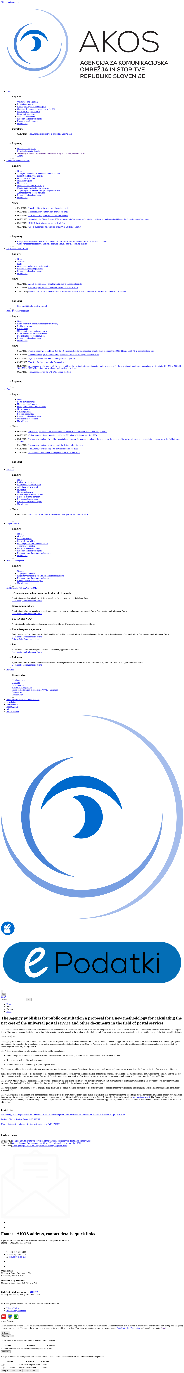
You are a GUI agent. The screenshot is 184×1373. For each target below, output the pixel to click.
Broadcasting (22, 328)
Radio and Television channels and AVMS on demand (35, 690)
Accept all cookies (30, 1371)
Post (8, 389)
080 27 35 (34, 1292)
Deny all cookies (8, 1371)
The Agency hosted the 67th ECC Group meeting (49, 372)
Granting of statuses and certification (32, 543)
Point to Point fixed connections (25, 639)
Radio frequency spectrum (17, 311)
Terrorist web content (26, 546)
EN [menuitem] (5, 997)
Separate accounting (25, 414)
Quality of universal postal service (31, 406)
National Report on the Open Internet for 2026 (48, 212)
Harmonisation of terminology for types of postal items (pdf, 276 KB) (30, 1124)
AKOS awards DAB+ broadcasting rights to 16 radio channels (55, 284)
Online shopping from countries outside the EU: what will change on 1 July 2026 (62, 435)
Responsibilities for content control (32, 306)
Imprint (164, 1328)
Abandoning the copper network (31, 193)
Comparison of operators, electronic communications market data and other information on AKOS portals (62, 241)
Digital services (13, 523)
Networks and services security (30, 185)
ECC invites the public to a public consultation (48, 215)
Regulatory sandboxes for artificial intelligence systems (40, 576)
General (20, 536)
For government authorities (28, 548)
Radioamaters (17, 695)
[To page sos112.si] (10, 1319)
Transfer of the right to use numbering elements (48, 208)
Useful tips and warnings (27, 102)
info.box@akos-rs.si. (141, 1097)
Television (21, 261)
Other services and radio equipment (32, 331)
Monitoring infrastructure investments (33, 188)
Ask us (20, 156)
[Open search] (2, 991)
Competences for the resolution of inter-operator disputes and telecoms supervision (52, 244)
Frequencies (17, 692)
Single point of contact (26, 573)
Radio (19, 264)
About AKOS (12, 707)
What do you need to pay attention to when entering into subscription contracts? (51, 153)
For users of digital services (28, 111)
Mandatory (6, 1336)
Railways (10, 469)
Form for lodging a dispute (28, 151)
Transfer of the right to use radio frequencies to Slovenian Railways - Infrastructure (63, 355)
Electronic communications (17, 160)
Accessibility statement (16, 1310)
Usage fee (21, 489)
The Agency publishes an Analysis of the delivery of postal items (55, 445)
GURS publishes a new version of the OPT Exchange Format (54, 227)
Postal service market (26, 402)
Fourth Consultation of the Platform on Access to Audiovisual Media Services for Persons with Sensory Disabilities (77, 291)
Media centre (12, 704)
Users (8, 91)
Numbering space (24, 181)
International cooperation (27, 419)
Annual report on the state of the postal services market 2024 (54, 452)
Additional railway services (28, 487)
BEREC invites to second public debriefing (46, 223)
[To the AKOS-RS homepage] (92, 87)
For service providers (26, 541)
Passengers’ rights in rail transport (31, 107)
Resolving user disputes (27, 104)
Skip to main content (10, 2)
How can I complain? (26, 148)
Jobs (8, 709)
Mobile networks (24, 326)
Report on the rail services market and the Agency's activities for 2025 (58, 514)
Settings (5, 1333)
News (19, 171)
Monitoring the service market (30, 494)
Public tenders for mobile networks (32, 333)
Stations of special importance (30, 269)
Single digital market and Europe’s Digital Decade (38, 190)
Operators (16, 682)
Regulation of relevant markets (30, 176)
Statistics (6, 1352)
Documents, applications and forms (27, 601)
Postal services (18, 685)
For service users (24, 538)
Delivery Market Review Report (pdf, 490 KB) (21, 1119)
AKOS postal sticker (26, 116)
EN (3, 994)
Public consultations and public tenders (22, 699)
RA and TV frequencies (22, 687)
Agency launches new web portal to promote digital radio (52, 358)
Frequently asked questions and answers (34, 553)
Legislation (11, 702)
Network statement (25, 492)
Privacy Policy (12, 1308)
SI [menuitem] (2, 997)
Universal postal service (27, 404)
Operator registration (26, 178)
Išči (29, 999)
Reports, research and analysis (30, 580)
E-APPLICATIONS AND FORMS (21, 588)
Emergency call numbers (27, 121)
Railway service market (27, 482)
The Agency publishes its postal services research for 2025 (53, 449)
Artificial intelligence (15, 560)
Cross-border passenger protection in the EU (36, 109)
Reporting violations (25, 114)
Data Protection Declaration (128, 1328)
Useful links (22, 123)
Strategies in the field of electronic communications (38, 173)
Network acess (23, 409)
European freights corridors (28, 497)
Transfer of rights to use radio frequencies (46, 362)
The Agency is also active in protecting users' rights (50, 134)
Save (19, 1371)
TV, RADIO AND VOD (17, 248)
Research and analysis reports (29, 119)
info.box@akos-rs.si (17, 1257)
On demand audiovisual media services (33, 266)
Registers (10, 670)
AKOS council (12, 712)
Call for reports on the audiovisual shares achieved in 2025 (53, 287)
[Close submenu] (13, 309)
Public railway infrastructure (29, 485)
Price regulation (24, 411)
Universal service (24, 183)
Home (9, 1004)
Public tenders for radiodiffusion (31, 336)
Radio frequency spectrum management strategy (37, 324)
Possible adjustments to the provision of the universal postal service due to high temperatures (67, 431)
